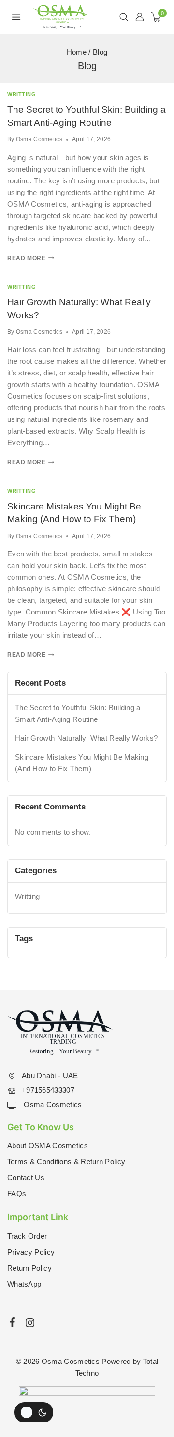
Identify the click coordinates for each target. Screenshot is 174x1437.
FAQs (16, 1193)
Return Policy (29, 1268)
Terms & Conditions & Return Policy (66, 1161)
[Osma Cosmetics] (60, 17)
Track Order (27, 1236)
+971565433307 (48, 1090)
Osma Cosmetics (39, 139)
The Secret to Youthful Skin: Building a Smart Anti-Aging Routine (78, 713)
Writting (21, 94)
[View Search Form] (123, 17)
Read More (30, 258)
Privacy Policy (31, 1252)
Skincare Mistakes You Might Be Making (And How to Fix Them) (81, 763)
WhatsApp (24, 1284)
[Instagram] (30, 1323)
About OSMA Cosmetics (47, 1145)
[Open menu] (16, 17)
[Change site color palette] (33, 1412)
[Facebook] (12, 1322)
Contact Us (25, 1177)
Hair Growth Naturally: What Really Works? (86, 738)
